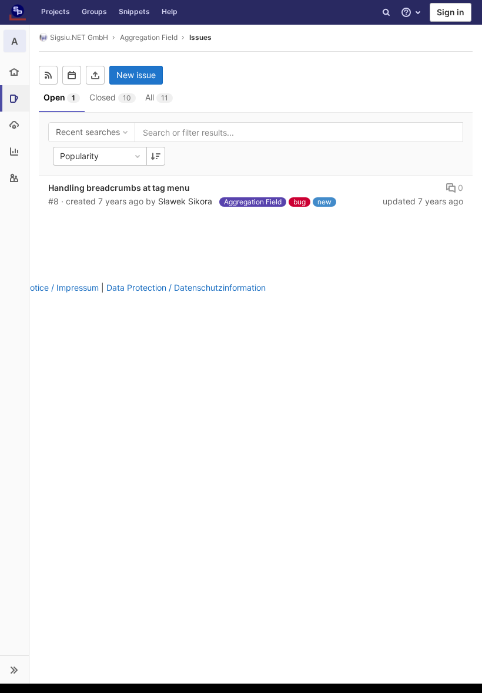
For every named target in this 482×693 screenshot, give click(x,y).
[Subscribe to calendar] (71, 75)
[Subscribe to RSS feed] (48, 75)
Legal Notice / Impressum (49, 287)
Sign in (450, 12)
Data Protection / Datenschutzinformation (186, 287)
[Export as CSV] (95, 75)
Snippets (134, 11)
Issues (200, 37)
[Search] (386, 12)
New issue (136, 75)
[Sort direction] (155, 156)
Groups (94, 11)
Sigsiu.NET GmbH (79, 37)
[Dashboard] (18, 12)
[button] (14, 669)
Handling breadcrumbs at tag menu (119, 188)
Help (170, 11)
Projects (55, 11)
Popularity (79, 156)
